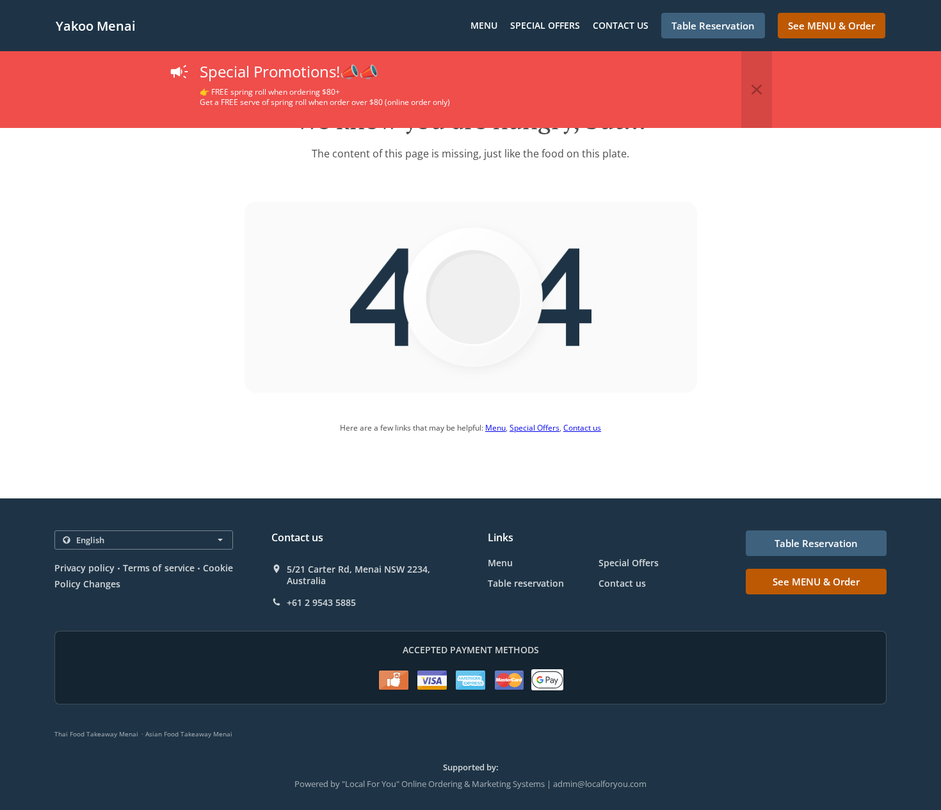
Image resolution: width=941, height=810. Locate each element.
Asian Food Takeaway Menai (188, 733)
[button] (756, 89)
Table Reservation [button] (713, 25)
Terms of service (158, 568)
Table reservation (526, 583)
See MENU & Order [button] (831, 25)
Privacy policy (84, 568)
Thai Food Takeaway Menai (96, 733)
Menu (483, 25)
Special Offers (545, 25)
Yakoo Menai (96, 26)
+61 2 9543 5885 (321, 602)
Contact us (620, 25)
